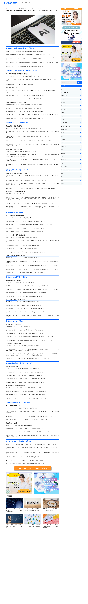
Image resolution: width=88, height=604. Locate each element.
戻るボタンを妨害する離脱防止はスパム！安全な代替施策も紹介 (32, 509)
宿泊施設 (63, 153)
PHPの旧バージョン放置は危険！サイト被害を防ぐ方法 (50, 509)
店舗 (62, 156)
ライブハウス (64, 122)
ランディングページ (65, 126)
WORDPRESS (64, 92)
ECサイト (63, 89)
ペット (62, 119)
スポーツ (63, 116)
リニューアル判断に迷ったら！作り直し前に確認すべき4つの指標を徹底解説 (51, 526)
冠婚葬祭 (63, 139)
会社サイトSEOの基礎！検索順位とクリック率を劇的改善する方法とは (14, 526)
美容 (62, 173)
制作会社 (63, 143)
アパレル (63, 99)
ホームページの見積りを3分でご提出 (31, 468)
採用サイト (63, 159)
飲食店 (62, 183)
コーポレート (64, 109)
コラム (62, 112)
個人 (62, 136)
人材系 (62, 132)
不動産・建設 (64, 129)
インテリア (63, 102)
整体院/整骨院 (64, 166)
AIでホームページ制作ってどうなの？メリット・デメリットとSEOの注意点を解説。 (14, 510)
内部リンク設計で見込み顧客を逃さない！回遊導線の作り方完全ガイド (32, 526)
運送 (62, 180)
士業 (62, 149)
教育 (62, 163)
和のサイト (63, 146)
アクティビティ (64, 95)
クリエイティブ (64, 105)
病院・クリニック (65, 170)
